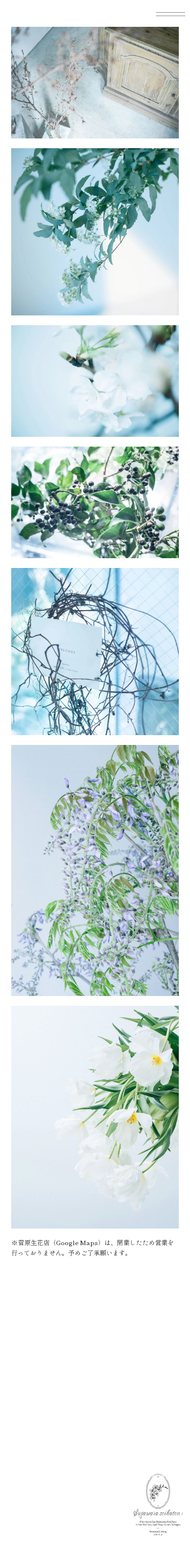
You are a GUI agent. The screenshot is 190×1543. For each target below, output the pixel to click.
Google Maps (77, 1243)
